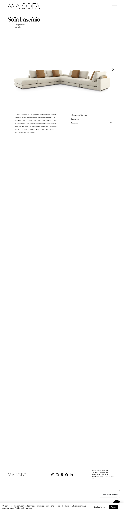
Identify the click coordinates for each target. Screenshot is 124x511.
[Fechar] (121, 507)
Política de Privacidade (23, 508)
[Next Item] (112, 70)
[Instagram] (57, 475)
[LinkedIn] (71, 475)
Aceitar (113, 507)
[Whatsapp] (53, 475)
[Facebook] (66, 475)
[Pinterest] (62, 475)
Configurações (99, 507)
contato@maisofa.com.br (101, 470)
